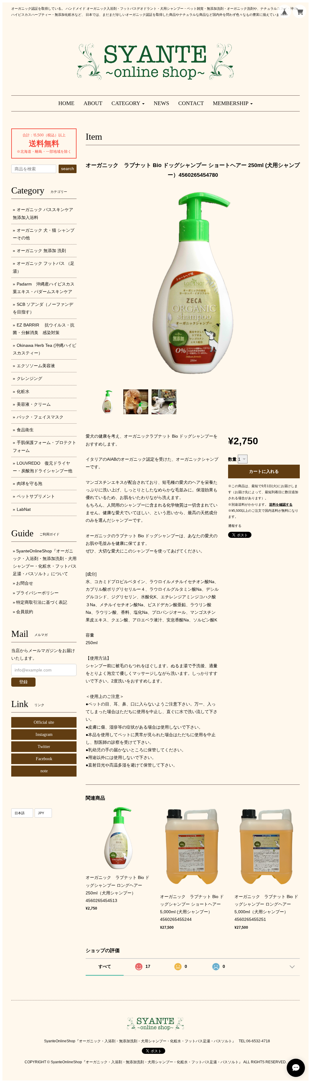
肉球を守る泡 (29, 483)
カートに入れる (264, 471)
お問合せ (24, 583)
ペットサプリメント (36, 496)
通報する (234, 526)
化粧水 (23, 391)
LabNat (24, 509)
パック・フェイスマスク (40, 417)
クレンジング (29, 378)
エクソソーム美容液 (36, 365)
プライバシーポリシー (37, 592)
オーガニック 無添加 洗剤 (41, 250)
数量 (232, 459)
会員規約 (24, 611)
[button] (128, 103)
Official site (44, 722)
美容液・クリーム (34, 404)
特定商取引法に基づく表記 (41, 602)
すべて (104, 966)
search (67, 168)
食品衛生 (25, 429)
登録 (23, 681)
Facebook (44, 759)
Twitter (44, 746)
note (44, 771)
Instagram (44, 734)
